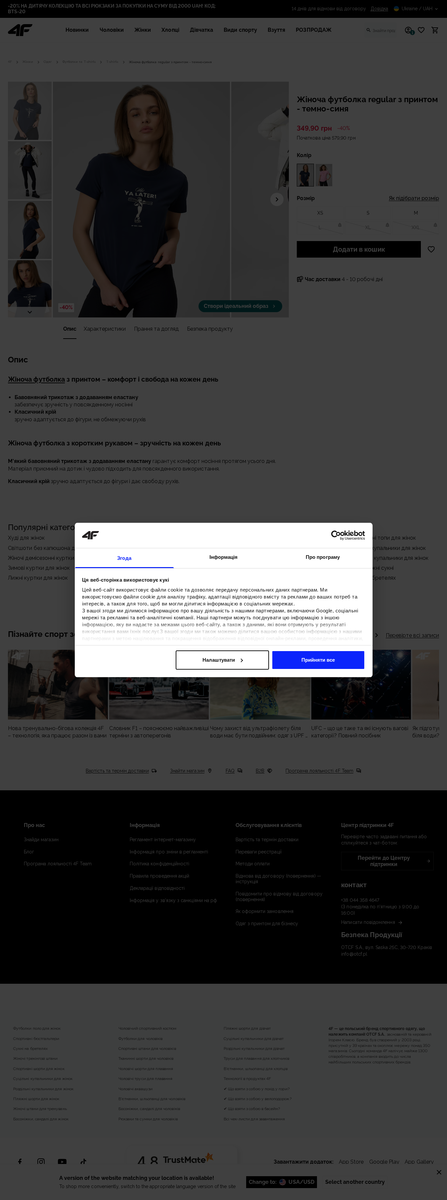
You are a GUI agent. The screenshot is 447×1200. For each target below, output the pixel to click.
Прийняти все (318, 660)
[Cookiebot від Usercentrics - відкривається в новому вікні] (336, 535)
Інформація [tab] (223, 557)
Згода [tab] (124, 558)
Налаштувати (218, 660)
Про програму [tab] (323, 557)
